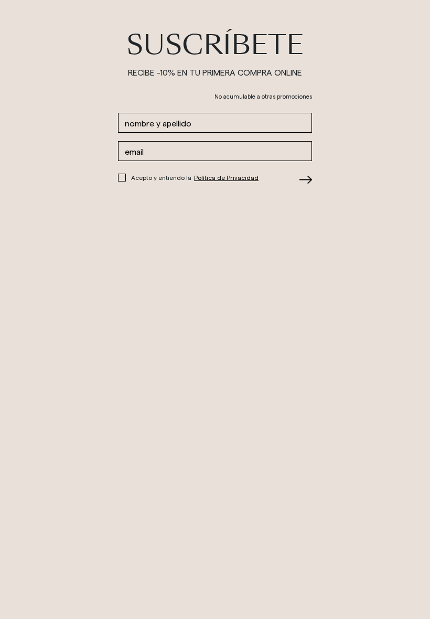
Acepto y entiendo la (195, 177)
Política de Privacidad (226, 177)
